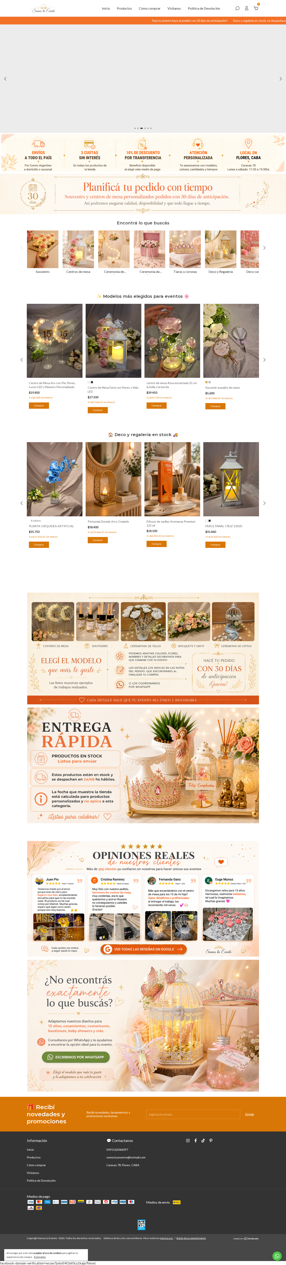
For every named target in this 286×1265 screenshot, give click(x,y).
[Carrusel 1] (143, 648)
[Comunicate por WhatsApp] (277, 1256)
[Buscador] (237, 8)
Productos (124, 8)
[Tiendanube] (246, 1239)
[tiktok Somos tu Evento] (203, 1141)
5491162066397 (117, 1149)
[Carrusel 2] (143, 765)
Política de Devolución (204, 8)
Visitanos (174, 8)
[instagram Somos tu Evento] (188, 1141)
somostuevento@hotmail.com (126, 1157)
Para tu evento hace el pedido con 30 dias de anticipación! (131, 20)
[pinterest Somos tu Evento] (211, 1141)
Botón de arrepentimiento (191, 1238)
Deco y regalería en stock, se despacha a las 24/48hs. (209, 20)
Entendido (40, 1257)
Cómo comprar (150, 8)
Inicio (106, 8)
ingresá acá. (166, 1238)
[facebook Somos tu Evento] (196, 1141)
